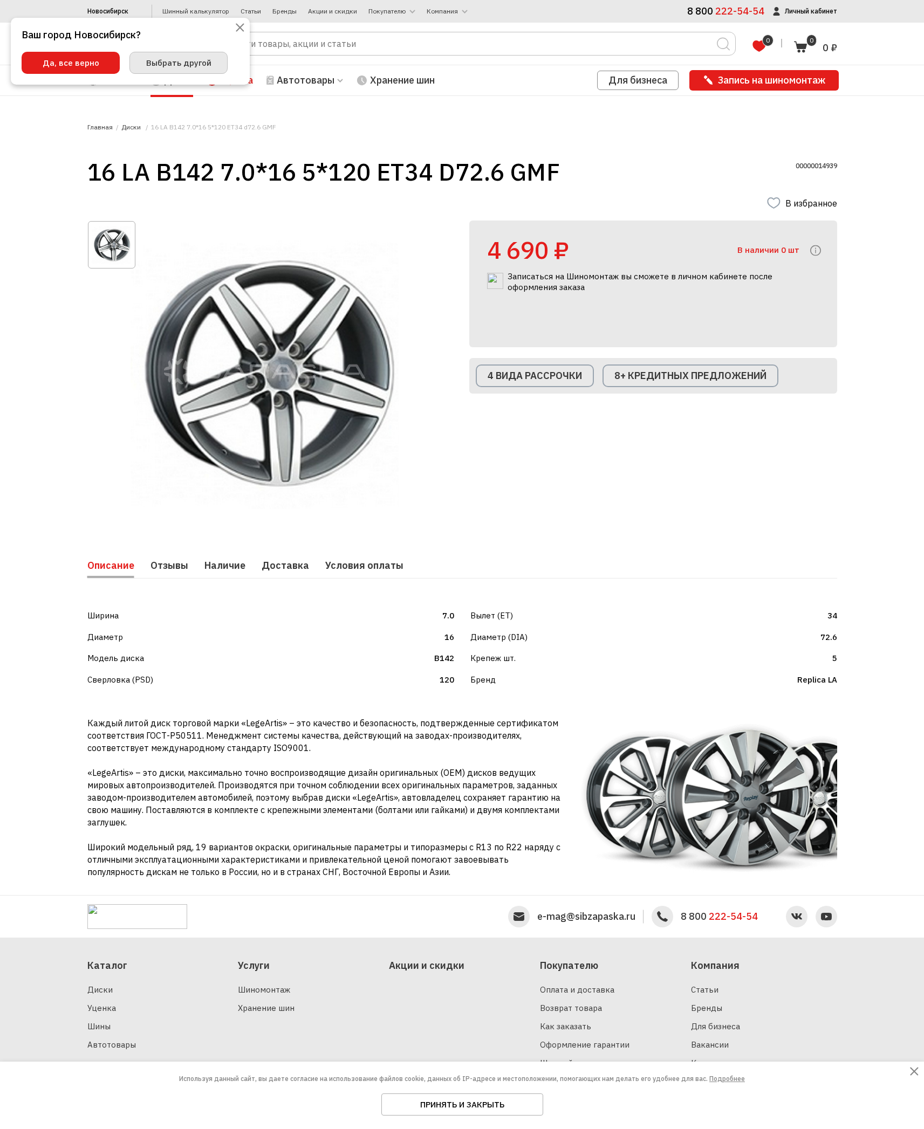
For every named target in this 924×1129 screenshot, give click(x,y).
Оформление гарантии (584, 1044)
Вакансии (710, 1044)
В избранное (811, 203)
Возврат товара (571, 1008)
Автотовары (111, 1044)
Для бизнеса (637, 80)
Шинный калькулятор (195, 11)
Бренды (284, 11)
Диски (100, 990)
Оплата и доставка (577, 990)
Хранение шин (402, 80)
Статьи (251, 11)
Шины (99, 1026)
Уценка (101, 1008)
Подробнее (727, 1079)
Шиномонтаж (264, 990)
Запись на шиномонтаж (771, 80)
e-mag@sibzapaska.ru (586, 916)
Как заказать (565, 1026)
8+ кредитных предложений (690, 375)
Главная (100, 127)
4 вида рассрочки (535, 375)
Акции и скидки (332, 11)
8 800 (719, 916)
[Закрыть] (240, 28)
